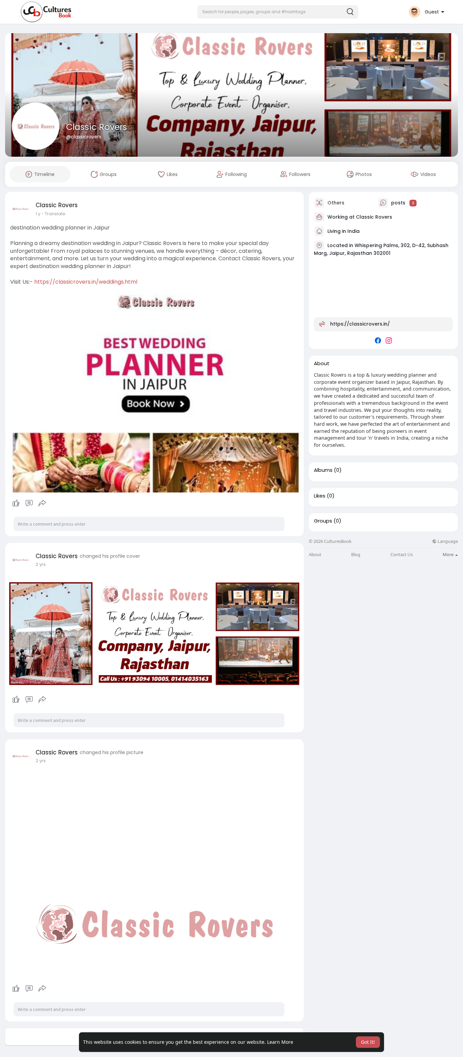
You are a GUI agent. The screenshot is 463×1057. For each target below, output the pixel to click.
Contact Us (401, 554)
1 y (38, 214)
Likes (319, 496)
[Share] (42, 503)
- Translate (53, 214)
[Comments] (29, 503)
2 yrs (41, 564)
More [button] (449, 554)
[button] (277, 12)
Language (447, 541)
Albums (323, 470)
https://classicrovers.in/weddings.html (85, 282)
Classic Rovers (96, 127)
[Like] (29, 503)
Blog (355, 554)
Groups (323, 521)
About (315, 554)
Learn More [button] (280, 1042)
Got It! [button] (368, 1042)
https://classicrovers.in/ (360, 324)
